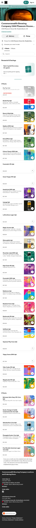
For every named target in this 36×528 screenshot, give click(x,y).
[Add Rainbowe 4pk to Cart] (32, 297)
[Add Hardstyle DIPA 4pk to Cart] (32, 195)
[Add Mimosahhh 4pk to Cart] (32, 246)
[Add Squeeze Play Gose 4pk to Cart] (32, 348)
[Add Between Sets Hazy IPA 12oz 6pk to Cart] (32, 403)
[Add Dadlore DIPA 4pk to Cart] (32, 132)
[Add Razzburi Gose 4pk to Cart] (32, 310)
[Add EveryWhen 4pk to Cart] (32, 145)
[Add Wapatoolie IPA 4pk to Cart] (32, 386)
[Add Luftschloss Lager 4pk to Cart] (32, 221)
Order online (5, 489)
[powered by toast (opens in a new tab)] (9, 513)
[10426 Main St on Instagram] (3, 492)
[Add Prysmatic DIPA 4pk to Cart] (32, 284)
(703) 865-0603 (6, 481)
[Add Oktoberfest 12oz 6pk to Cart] (32, 429)
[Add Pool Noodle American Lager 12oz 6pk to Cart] (32, 454)
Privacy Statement (17, 518)
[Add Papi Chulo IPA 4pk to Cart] (32, 272)
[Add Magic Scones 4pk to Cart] (32, 233)
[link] (7, 48)
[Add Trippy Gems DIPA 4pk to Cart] (32, 360)
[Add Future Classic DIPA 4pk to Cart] (32, 157)
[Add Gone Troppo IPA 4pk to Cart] (32, 183)
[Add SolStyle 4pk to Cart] (32, 335)
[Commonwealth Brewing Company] (6, 2)
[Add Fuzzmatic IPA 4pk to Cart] (32, 170)
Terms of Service (6, 518)
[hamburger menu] (2, 2)
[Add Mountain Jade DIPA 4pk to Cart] (32, 259)
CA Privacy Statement (8, 520)
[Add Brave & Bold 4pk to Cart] (32, 119)
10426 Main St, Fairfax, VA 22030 (11, 482)
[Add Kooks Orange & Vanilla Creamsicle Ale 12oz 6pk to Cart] (32, 416)
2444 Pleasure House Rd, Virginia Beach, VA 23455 (15, 500)
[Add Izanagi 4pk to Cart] (32, 208)
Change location (6, 31)
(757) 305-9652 (6, 498)
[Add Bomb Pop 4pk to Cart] (32, 107)
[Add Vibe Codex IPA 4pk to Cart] (32, 373)
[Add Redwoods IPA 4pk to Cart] (32, 322)
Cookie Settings (19, 520)
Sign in (32, 2)
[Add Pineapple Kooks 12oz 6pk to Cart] (32, 441)
